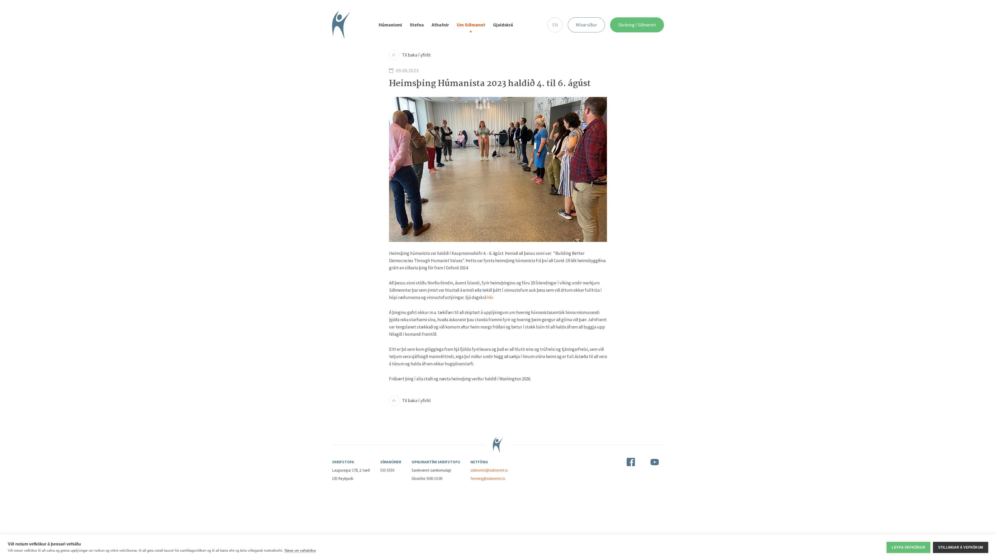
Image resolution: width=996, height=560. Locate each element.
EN (555, 25)
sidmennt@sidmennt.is (489, 470)
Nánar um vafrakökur (300, 550)
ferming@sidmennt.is (488, 478)
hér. (490, 297)
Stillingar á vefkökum (960, 547)
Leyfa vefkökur (908, 547)
